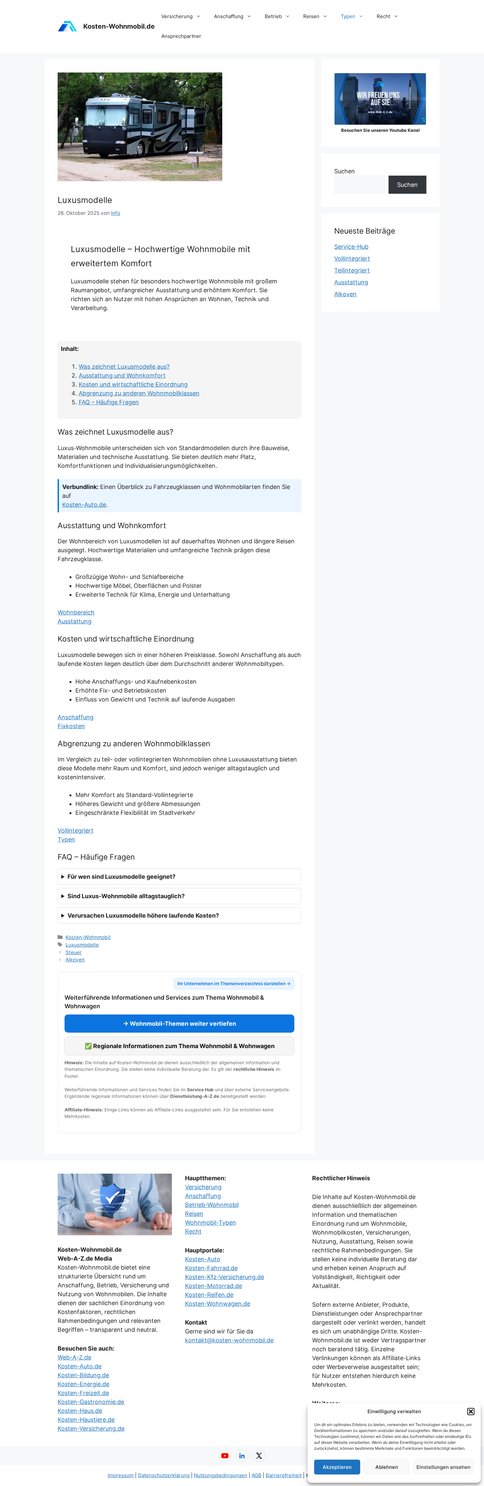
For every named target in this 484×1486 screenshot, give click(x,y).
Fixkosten (71, 726)
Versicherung (177, 16)
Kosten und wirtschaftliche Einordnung (133, 384)
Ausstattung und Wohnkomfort (122, 375)
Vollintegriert (76, 830)
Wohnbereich (76, 612)
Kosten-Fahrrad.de (211, 1268)
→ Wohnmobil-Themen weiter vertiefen (179, 1023)
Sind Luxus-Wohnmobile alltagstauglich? (126, 896)
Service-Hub (351, 246)
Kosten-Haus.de (80, 1410)
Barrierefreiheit (284, 1475)
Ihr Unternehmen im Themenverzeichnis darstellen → (234, 983)
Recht (383, 16)
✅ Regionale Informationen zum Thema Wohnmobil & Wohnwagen (180, 1046)
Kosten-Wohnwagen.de (217, 1303)
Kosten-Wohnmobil (88, 937)
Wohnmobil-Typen (210, 1222)
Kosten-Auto (202, 1259)
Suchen (344, 171)
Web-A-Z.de (74, 1357)
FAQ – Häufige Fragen (109, 402)
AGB (256, 1475)
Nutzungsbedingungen (220, 1475)
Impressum (121, 1475)
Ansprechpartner (181, 36)
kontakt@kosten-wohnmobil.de (229, 1340)
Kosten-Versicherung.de (91, 1428)
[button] (471, 1411)
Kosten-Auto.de (84, 504)
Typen (348, 16)
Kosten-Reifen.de (209, 1294)
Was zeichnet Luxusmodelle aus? (124, 366)
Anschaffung (228, 16)
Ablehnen (386, 1467)
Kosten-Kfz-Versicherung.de (224, 1276)
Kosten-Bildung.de (83, 1375)
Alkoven (75, 960)
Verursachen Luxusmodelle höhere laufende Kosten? (143, 915)
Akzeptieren (337, 1467)
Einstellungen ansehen (444, 1467)
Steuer (74, 952)
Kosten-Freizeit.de (83, 1392)
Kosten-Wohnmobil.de (119, 26)
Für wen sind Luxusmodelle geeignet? (121, 876)
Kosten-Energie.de (83, 1384)
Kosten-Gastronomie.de (91, 1401)
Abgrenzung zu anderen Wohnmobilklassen (139, 393)
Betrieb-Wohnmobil (212, 1204)
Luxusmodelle (82, 945)
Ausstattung (75, 621)
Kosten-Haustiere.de (86, 1419)
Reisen (311, 16)
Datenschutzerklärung (164, 1475)
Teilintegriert (352, 270)
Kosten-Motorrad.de (213, 1285)
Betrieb (273, 16)
